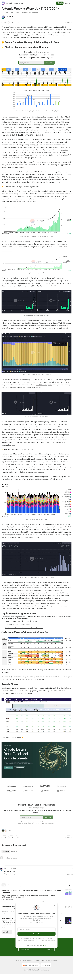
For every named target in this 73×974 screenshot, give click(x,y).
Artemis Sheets (15, 737)
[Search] (69, 885)
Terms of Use (45, 938)
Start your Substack (31, 965)
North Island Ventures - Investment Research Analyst (24, 628)
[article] (36, 896)
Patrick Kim (9, 899)
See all (5, 932)
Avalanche (40, 37)
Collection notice (51, 960)
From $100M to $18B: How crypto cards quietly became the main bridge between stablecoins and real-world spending (28, 896)
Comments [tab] (6, 851)
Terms (43, 960)
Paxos (11, 32)
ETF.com (38, 157)
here (3, 691)
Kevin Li (11, 911)
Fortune (28, 174)
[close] (54, 905)
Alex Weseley (10, 16)
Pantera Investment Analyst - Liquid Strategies (21, 621)
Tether (12, 29)
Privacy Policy (51, 940)
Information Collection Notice (36, 940)
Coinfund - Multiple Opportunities (17, 624)
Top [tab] (4, 885)
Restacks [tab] (14, 851)
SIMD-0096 (51, 320)
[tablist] (10, 851)
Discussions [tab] (16, 885)
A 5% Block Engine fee (44, 385)
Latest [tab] (9, 885)
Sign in (67, 3)
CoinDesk (37, 165)
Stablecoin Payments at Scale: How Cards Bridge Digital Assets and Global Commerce (31, 891)
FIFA (15, 35)
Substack (27, 970)
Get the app (46, 965)
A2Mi (6, 869)
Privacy (38, 960)
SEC (36, 145)
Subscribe (60, 3)
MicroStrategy (15, 179)
